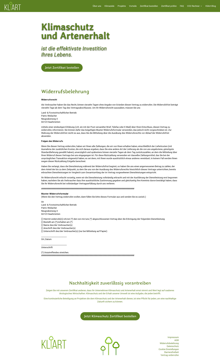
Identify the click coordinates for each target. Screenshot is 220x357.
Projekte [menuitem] (122, 6)
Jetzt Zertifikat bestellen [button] (62, 67)
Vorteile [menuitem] (133, 6)
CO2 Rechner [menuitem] (193, 6)
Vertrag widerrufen (170, 355)
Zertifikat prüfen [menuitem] (169, 6)
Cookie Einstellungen (169, 349)
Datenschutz (173, 346)
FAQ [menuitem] (182, 6)
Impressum (173, 337)
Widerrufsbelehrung (169, 343)
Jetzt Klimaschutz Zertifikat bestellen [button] (110, 316)
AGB (176, 340)
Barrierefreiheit (171, 352)
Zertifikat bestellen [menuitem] (149, 6)
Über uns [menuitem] (97, 6)
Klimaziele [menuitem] (109, 6)
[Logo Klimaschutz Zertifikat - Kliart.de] (54, 348)
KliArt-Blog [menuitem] (210, 6)
